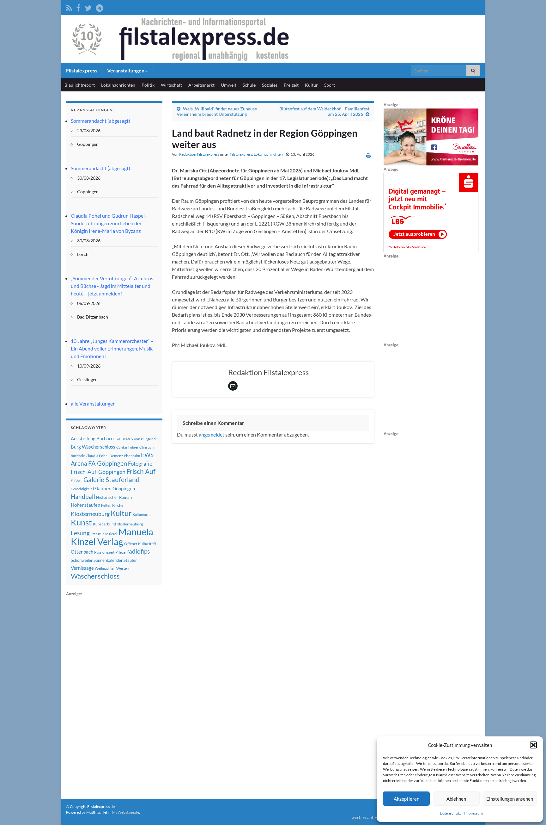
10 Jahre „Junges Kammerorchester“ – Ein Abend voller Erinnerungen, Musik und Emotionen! (112, 348)
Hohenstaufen (85, 505)
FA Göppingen (107, 463)
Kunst (81, 522)
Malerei (111, 534)
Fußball (76, 481)
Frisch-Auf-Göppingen (98, 471)
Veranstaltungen (126, 70)
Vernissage (82, 568)
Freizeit (291, 85)
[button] (533, 745)
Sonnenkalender (108, 560)
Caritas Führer (127, 447)
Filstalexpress (81, 70)
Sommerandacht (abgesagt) (100, 121)
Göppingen (123, 488)
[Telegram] (99, 6)
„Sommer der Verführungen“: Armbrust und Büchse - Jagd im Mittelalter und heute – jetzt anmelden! (113, 285)
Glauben (102, 488)
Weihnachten (105, 568)
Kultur (311, 85)
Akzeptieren (406, 799)
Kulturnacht (142, 514)
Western (123, 568)
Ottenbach (82, 552)
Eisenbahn (132, 456)
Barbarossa (108, 438)
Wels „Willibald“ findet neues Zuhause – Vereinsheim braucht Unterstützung (218, 111)
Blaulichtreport (79, 85)
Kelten (106, 505)
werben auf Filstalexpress (376, 817)
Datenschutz (450, 813)
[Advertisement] (113, 692)
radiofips (138, 551)
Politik (148, 85)
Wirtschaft (171, 85)
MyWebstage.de (125, 812)
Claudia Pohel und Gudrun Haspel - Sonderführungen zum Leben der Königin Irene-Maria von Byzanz (109, 223)
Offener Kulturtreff (140, 543)
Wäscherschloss (95, 576)
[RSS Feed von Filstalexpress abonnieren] (69, 6)
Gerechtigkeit (81, 489)
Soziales (269, 85)
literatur (97, 533)
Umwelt (228, 85)
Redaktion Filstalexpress (199, 154)
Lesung (80, 533)
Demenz (116, 455)
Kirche (117, 505)
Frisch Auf (140, 471)
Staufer (130, 560)
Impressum (473, 813)
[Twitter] (88, 6)
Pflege (120, 552)
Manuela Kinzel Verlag (112, 536)
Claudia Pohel (97, 455)
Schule (249, 85)
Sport (329, 85)
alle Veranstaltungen (93, 403)
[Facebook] (78, 6)
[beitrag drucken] (368, 155)
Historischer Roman (114, 497)
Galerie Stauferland (111, 479)
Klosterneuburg (90, 513)
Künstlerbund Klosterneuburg (118, 524)
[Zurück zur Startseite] (273, 39)
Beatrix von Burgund (138, 439)
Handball (83, 496)
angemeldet (211, 434)
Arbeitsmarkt (201, 85)
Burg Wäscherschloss (93, 447)
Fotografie (140, 463)
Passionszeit (104, 552)
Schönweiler (82, 560)
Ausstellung (83, 438)
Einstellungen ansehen (509, 799)
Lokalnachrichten (118, 85)
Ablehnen (456, 799)
